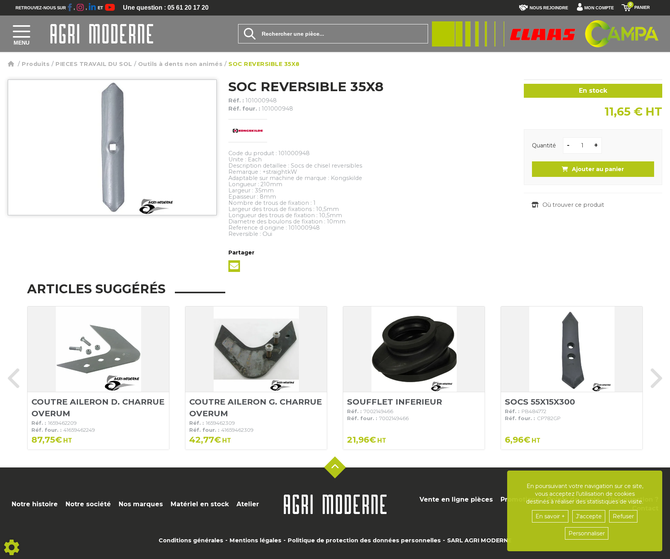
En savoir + (550, 516)
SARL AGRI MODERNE (479, 540)
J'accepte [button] (589, 516)
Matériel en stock (200, 504)
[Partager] (234, 266)
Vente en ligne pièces (456, 499)
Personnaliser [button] (586, 533)
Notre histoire (35, 504)
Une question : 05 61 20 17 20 (166, 8)
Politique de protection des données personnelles (364, 540)
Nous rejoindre (549, 7)
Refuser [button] (623, 516)
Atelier (248, 504)
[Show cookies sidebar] (11, 547)
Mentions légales (255, 540)
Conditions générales (191, 540)
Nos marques (141, 504)
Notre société (88, 504)
